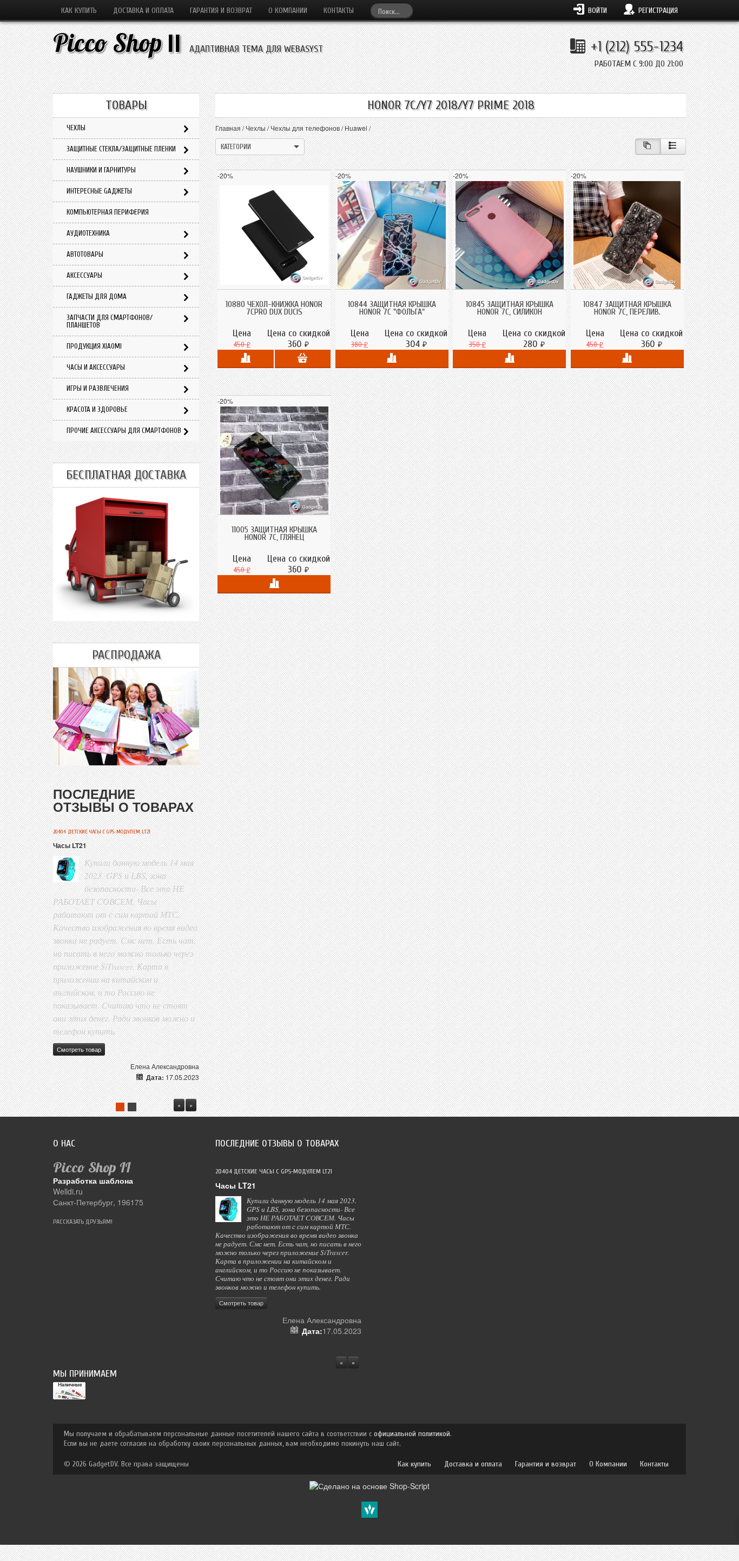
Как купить (79, 10)
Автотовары (85, 254)
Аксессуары (84, 275)
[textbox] (391, 10)
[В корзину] (303, 359)
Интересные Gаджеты (99, 191)
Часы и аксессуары (96, 367)
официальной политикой (412, 1433)
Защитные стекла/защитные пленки (121, 149)
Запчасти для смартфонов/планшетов (110, 321)
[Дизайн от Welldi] (369, 1508)
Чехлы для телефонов (305, 127)
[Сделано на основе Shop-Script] (369, 1484)
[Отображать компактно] (648, 146)
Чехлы (256, 127)
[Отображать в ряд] (673, 146)
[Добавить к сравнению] (245, 359)
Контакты (339, 10)
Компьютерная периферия (108, 212)
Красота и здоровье (97, 409)
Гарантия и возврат (221, 10)
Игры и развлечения (98, 388)
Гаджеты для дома (97, 296)
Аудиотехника (88, 233)
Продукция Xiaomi (94, 346)
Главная (228, 127)
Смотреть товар (79, 1049)
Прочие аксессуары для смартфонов (124, 430)
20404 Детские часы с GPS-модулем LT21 (101, 832)
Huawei (356, 127)
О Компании (287, 10)
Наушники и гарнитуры (101, 170)
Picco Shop (117, 43)
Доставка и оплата (143, 10)
